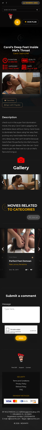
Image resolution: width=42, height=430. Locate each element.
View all (34, 217)
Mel (27, 53)
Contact (28, 367)
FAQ (21, 390)
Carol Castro (19, 53)
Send (21, 338)
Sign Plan (32, 22)
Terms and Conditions (21, 381)
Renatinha (23, 264)
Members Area (31, 3)
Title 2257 (14, 367)
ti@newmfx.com (14, 419)
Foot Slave (13, 257)
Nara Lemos (13, 264)
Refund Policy (21, 387)
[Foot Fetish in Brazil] (10, 16)
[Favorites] (2, 257)
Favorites (10, 100)
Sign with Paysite (12, 105)
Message (6, 304)
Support (21, 367)
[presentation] (2, 182)
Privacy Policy (21, 384)
